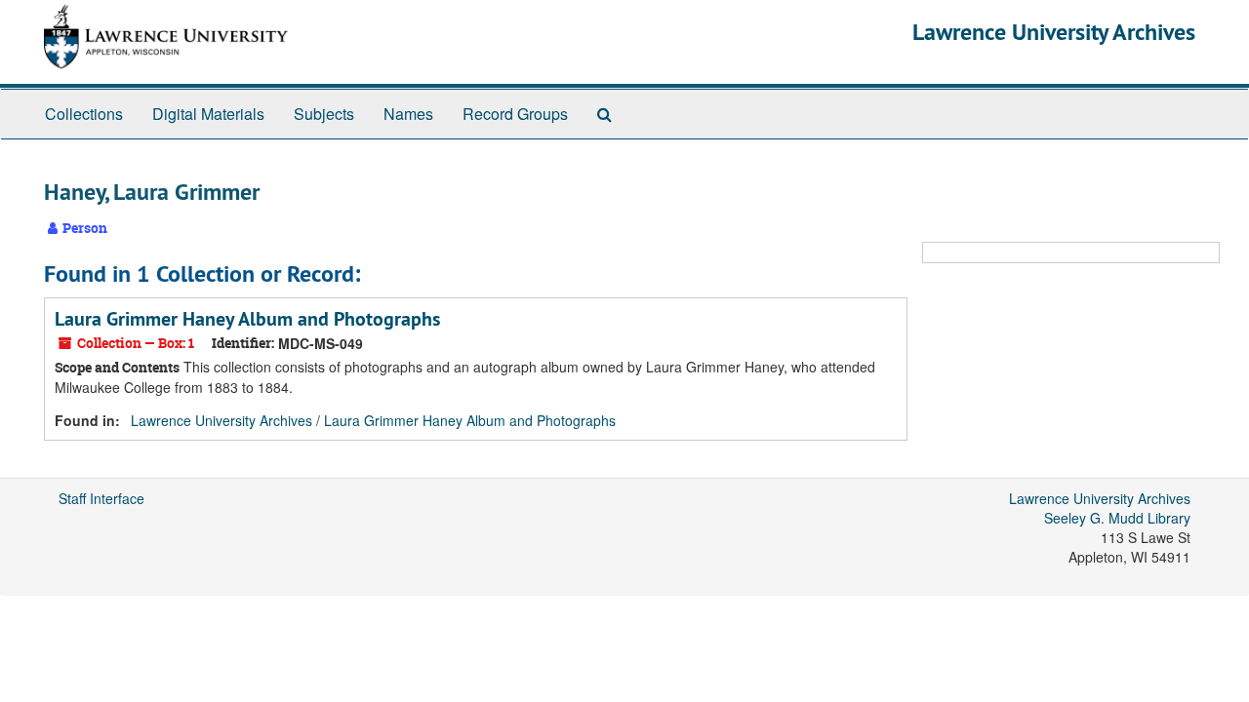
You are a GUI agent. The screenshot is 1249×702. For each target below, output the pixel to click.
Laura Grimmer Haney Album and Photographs (247, 319)
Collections (84, 113)
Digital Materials (208, 113)
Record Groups (515, 113)
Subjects (324, 113)
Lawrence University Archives (1053, 32)
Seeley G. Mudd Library (1117, 517)
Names (408, 113)
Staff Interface (101, 498)
